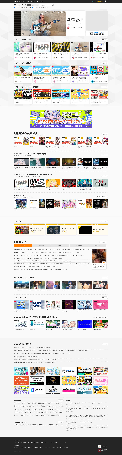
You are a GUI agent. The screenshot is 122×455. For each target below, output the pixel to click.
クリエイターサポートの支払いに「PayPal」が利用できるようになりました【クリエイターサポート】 (38, 409)
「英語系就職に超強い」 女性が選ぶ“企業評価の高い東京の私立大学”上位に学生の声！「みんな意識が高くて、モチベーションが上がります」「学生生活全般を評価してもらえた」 (51, 263)
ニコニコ (20, 5)
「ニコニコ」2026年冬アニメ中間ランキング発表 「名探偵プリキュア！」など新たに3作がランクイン (87, 409)
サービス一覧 (16, 442)
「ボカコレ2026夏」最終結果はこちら (23, 7)
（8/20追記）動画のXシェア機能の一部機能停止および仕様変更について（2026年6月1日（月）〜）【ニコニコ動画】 (39, 403)
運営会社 (64, 442)
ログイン (93, 1)
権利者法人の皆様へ (38, 447)
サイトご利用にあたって (56, 442)
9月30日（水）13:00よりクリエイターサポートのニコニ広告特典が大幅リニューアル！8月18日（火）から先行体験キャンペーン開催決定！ (39, 412)
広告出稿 (53, 447)
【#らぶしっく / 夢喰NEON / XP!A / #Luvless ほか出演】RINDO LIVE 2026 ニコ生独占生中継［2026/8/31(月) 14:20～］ (43, 353)
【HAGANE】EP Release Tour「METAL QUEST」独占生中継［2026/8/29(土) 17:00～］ (35, 362)
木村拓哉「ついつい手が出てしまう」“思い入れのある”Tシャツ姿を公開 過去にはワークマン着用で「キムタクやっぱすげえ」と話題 (46, 252)
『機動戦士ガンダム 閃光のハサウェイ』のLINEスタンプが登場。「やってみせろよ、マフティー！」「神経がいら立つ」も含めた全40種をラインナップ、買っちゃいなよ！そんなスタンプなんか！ (51, 249)
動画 (17, 1)
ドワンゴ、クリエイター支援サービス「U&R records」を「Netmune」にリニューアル (86, 403)
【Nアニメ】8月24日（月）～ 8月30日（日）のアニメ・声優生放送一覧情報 (32, 347)
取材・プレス (60, 447)
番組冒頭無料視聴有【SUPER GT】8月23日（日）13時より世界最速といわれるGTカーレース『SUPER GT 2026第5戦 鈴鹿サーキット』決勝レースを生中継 (51, 350)
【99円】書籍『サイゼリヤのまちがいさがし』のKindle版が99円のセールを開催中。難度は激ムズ (37, 258)
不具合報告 (30, 447)
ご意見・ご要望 (23, 447)
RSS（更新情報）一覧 (25, 442)
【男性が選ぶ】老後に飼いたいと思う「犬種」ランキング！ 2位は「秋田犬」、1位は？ (35, 266)
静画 (20, 1)
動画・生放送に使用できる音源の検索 (38, 442)
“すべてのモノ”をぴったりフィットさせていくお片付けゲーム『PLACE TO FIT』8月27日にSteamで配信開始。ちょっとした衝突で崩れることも (48, 255)
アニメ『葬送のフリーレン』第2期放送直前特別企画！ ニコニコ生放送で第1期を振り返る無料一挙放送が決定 (87, 428)
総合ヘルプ (16, 447)
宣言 (48, 442)
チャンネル (27, 1)
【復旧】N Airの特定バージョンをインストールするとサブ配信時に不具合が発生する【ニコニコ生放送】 (39, 406)
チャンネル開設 (47, 447)
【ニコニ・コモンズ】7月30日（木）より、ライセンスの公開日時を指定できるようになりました (37, 415)
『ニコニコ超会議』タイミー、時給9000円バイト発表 (79, 422)
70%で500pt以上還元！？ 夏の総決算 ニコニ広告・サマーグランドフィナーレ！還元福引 (35, 359)
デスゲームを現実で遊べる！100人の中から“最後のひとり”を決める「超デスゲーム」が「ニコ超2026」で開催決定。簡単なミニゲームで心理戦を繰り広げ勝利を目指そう (87, 416)
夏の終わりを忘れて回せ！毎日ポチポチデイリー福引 (26, 356)
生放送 (23, 1)
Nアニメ (37, 1)
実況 (34, 1)
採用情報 (66, 447)
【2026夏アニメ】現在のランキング (40, 7)
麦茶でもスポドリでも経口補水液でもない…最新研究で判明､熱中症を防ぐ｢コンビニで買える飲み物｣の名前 (39, 269)
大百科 (31, 1)
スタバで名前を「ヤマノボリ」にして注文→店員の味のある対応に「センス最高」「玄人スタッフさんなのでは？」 (41, 261)
